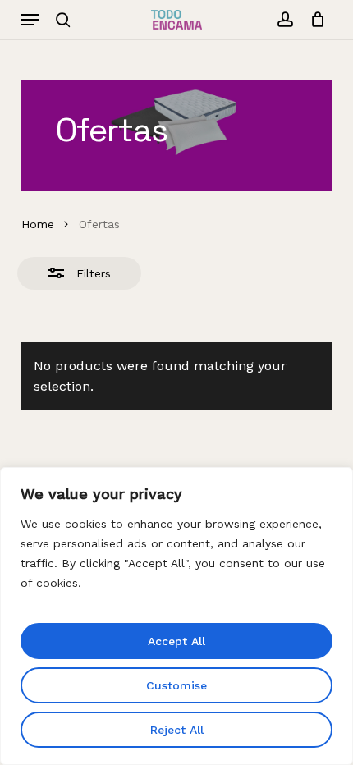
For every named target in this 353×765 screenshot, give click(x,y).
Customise (176, 685)
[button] (30, 19)
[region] (176, 616)
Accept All (176, 641)
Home (37, 224)
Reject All (177, 729)
